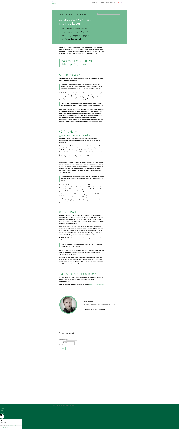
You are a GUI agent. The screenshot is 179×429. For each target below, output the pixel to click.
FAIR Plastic (94, 2)
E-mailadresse (62, 339)
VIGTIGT (102, 2)
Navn (60, 337)
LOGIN (125, 2)
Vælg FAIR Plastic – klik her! (96, 284)
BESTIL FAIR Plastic (110, 2)
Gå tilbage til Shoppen (12, 425)
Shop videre (4, 427)
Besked (61, 344)
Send (62, 349)
